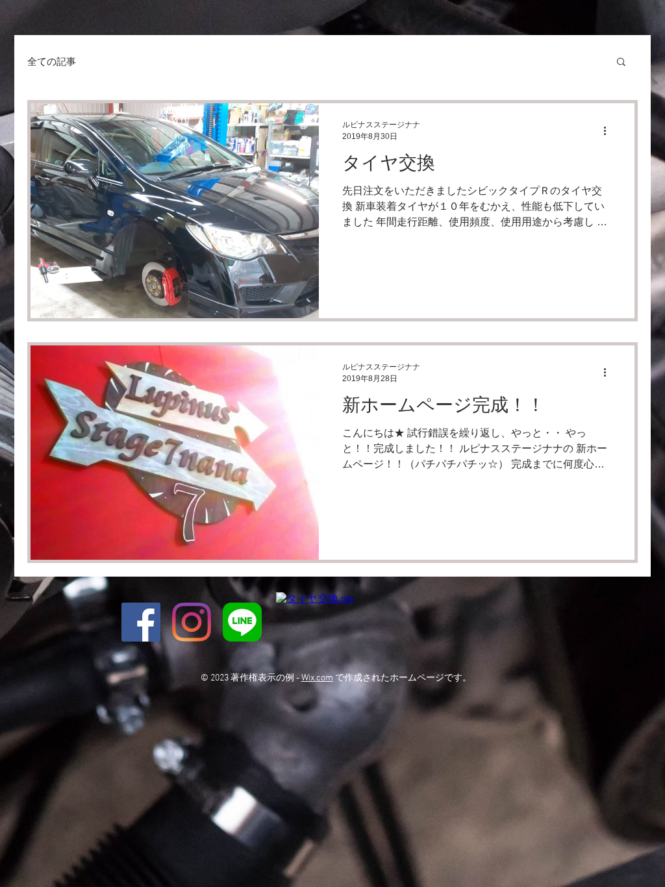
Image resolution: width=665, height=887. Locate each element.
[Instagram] (191, 622)
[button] (621, 62)
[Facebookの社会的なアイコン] (140, 622)
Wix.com (317, 678)
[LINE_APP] (242, 622)
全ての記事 (51, 61)
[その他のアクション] (609, 130)
